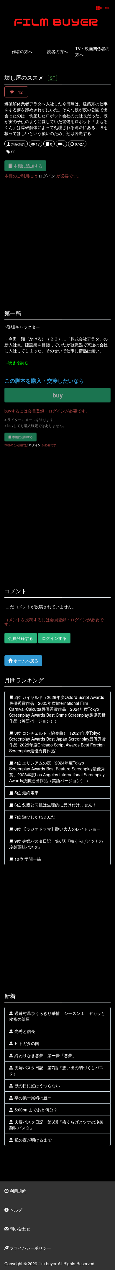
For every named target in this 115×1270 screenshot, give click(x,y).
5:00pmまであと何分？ (35, 1110)
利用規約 (17, 1191)
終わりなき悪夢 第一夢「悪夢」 (44, 1055)
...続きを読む (16, 362)
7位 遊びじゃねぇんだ (34, 817)
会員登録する (20, 638)
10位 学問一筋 (27, 859)
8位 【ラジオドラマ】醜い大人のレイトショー (57, 829)
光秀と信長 (24, 1031)
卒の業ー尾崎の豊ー (32, 1098)
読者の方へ (57, 51)
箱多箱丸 (17, 143)
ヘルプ (15, 1210)
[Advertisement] (57, 240)
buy (57, 395)
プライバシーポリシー (30, 1248)
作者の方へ (22, 51)
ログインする (54, 638)
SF (12, 151)
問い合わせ (19, 1229)
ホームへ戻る (25, 660)
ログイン (47, 176)
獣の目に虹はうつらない (36, 1085)
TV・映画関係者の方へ (92, 51)
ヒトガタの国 (26, 1043)
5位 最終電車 (26, 792)
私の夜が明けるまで (32, 1140)
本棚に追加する (27, 166)
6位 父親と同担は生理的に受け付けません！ (54, 805)
